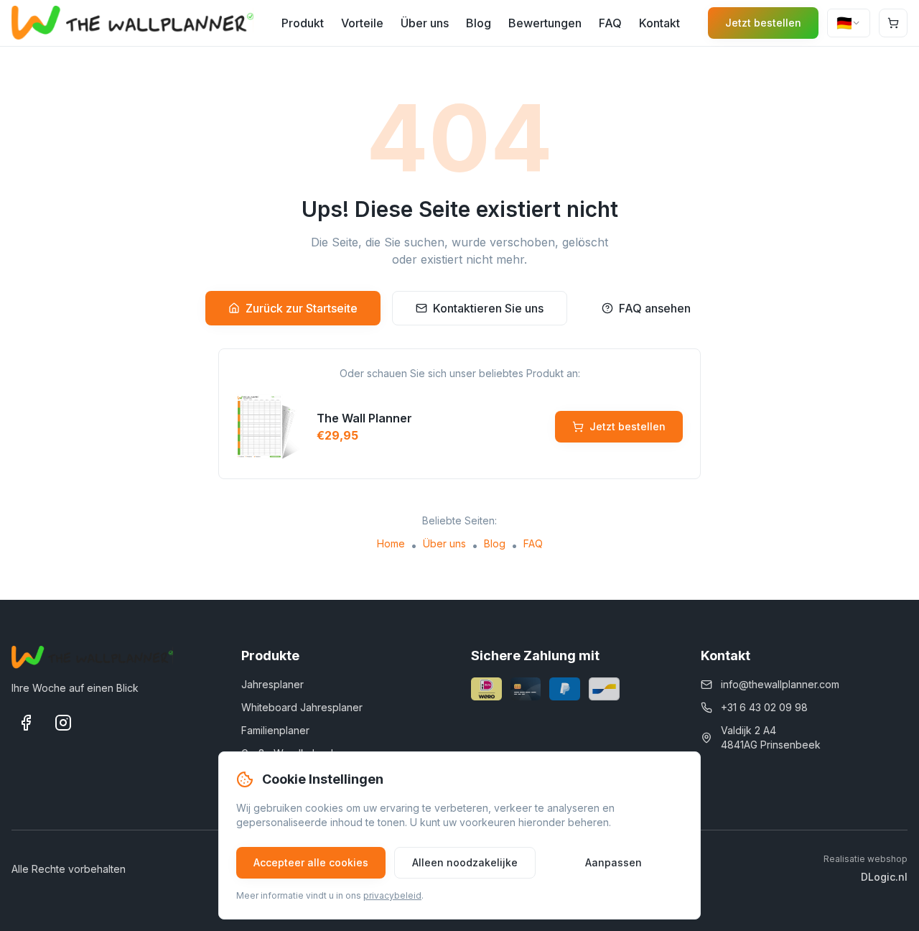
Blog (478, 23)
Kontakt (659, 23)
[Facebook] (25, 722)
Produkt (302, 23)
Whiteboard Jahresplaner (302, 707)
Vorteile (362, 23)
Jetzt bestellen (763, 23)
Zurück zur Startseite (302, 308)
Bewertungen (545, 23)
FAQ (610, 23)
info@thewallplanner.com (780, 684)
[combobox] (848, 23)
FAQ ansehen (655, 308)
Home (391, 543)
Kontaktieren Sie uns (488, 308)
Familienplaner (275, 730)
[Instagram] (63, 722)
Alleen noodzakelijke (465, 862)
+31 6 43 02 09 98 (764, 707)
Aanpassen (613, 862)
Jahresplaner (272, 684)
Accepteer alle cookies (310, 862)
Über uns (425, 23)
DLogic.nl (884, 877)
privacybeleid (392, 895)
